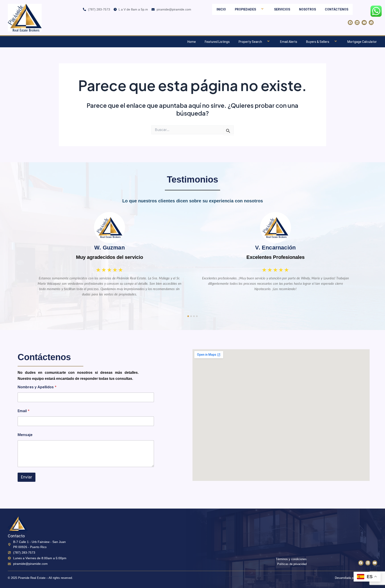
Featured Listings (217, 42)
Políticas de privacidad (292, 564)
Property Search (250, 42)
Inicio (221, 9)
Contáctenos (336, 9)
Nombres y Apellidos (37, 387)
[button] (257, 9)
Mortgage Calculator (362, 42)
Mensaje (25, 435)
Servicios (282, 9)
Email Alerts (288, 42)
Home (191, 42)
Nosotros (307, 9)
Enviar (26, 477)
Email (24, 411)
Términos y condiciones (291, 559)
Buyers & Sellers (317, 42)
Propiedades (245, 9)
